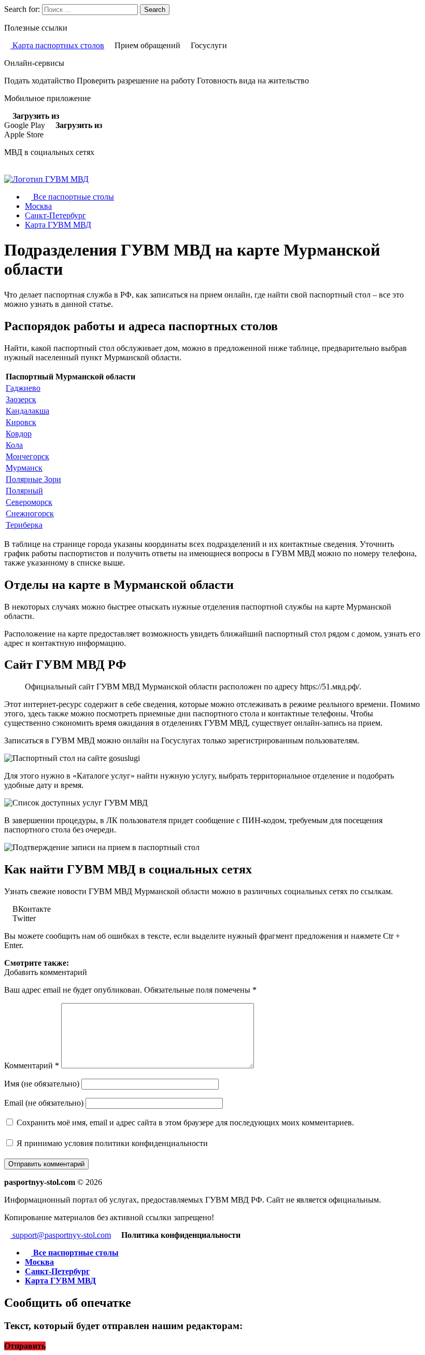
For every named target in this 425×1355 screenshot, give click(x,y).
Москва (38, 206)
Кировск (21, 422)
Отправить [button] (25, 1346)
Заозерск (21, 399)
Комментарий (31, 1065)
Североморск (29, 502)
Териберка (24, 524)
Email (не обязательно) (43, 1102)
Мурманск (24, 467)
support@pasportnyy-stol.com (60, 1235)
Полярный (24, 490)
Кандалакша (27, 410)
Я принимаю (111, 1143)
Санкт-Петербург (55, 215)
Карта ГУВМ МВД (58, 224)
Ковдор (19, 433)
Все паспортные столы (72, 196)
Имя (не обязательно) (41, 1083)
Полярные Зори (33, 479)
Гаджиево (23, 388)
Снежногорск (30, 513)
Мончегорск (27, 456)
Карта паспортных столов (57, 45)
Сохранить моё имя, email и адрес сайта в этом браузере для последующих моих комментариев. (185, 1122)
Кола (14, 445)
